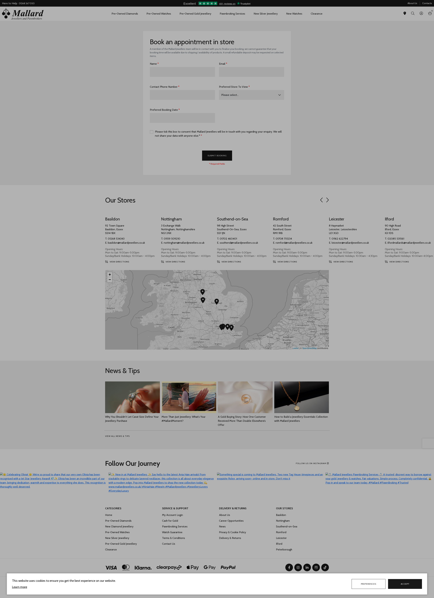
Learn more (19, 587)
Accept (405, 584)
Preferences (368, 584)
